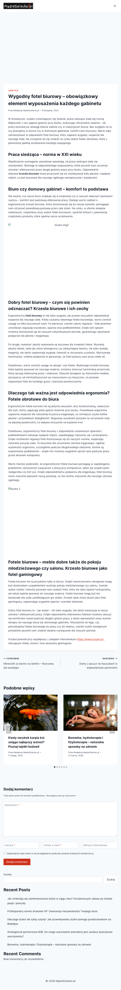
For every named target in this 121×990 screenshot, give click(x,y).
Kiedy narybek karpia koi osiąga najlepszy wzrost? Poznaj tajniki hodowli (26, 742)
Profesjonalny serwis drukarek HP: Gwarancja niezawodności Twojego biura (52, 911)
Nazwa (10, 845)
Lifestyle (13, 90)
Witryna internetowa (95, 845)
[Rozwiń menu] (114, 6)
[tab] (54, 767)
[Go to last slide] (9, 730)
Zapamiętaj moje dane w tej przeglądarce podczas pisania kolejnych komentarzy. (50, 853)
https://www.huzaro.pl (90, 639)
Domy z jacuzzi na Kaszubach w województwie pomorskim (98, 663)
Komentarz (12, 805)
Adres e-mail (52, 845)
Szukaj (7, 874)
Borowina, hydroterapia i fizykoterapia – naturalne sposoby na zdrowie (86, 742)
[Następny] (112, 730)
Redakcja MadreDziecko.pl (26, 110)
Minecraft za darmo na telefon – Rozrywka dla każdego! (29, 663)
